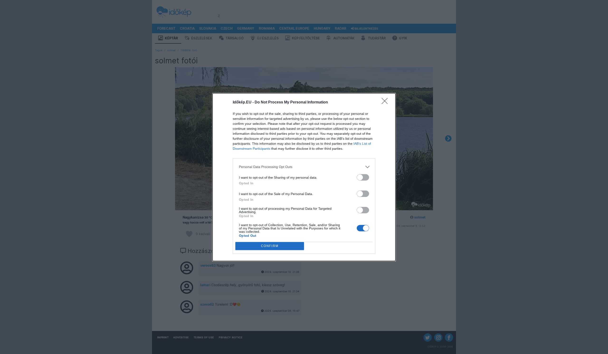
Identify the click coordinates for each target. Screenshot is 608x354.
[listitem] (304, 166)
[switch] (363, 177)
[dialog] (304, 177)
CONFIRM (270, 246)
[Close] (386, 102)
